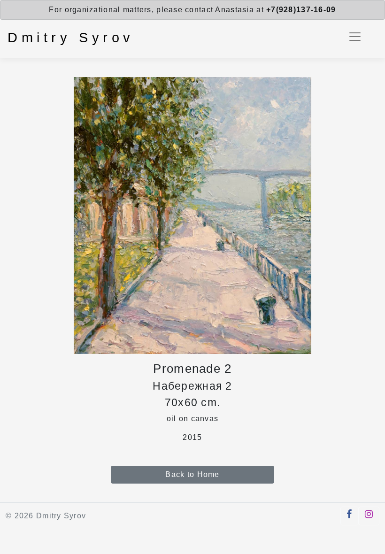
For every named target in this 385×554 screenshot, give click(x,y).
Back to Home (192, 474)
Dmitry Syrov (71, 37)
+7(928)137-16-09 (301, 10)
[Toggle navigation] (355, 36)
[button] (349, 516)
